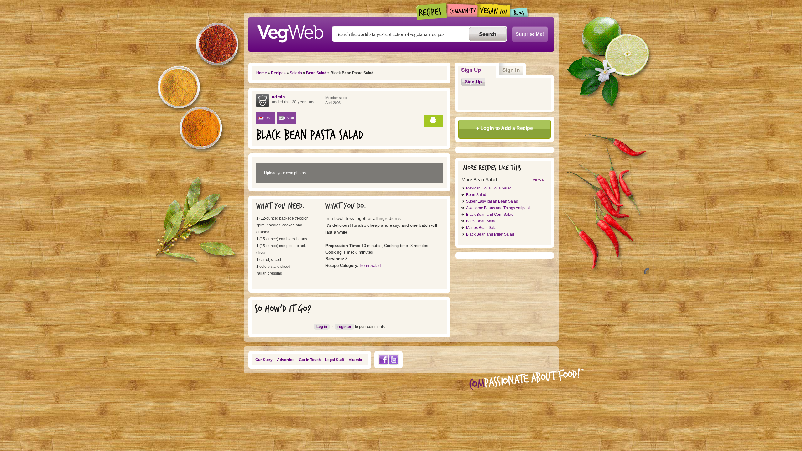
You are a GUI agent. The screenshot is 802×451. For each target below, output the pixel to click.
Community (462, 10)
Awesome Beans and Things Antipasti (498, 208)
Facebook (383, 360)
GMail (268, 118)
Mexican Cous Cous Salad (489, 188)
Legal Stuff (334, 360)
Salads (296, 73)
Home (261, 73)
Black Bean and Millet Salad (490, 234)
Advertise (285, 360)
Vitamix (355, 360)
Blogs (519, 12)
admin (278, 96)
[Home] (290, 32)
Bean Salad (316, 73)
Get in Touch (310, 360)
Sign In (511, 70)
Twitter (393, 360)
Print (433, 121)
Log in (321, 326)
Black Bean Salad (481, 221)
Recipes (432, 11)
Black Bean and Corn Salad (489, 214)
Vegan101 (493, 10)
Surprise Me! (530, 34)
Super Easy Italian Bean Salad (492, 201)
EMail (289, 118)
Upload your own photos (285, 173)
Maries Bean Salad (482, 228)
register (344, 326)
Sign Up (479, 70)
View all (540, 180)
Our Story (264, 360)
